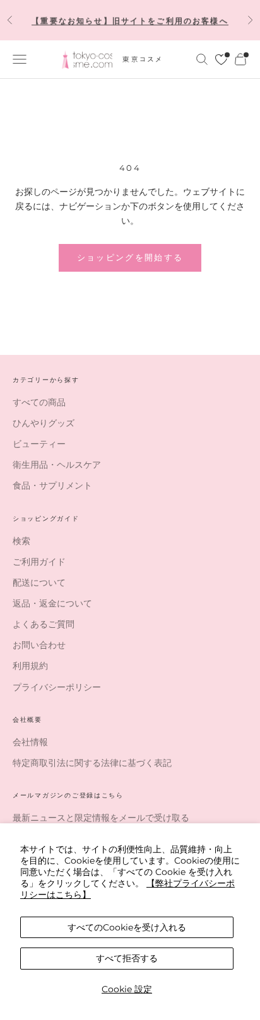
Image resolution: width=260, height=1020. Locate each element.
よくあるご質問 (43, 624)
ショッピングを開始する (130, 257)
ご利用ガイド (39, 561)
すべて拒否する (127, 958)
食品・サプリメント (52, 485)
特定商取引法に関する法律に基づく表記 (92, 762)
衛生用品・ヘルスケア (57, 464)
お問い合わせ (39, 645)
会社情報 (30, 742)
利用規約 (30, 665)
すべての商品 (39, 402)
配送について (39, 582)
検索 (21, 541)
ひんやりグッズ (43, 423)
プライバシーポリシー (57, 687)
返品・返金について (52, 603)
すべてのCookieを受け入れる (127, 927)
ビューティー (39, 443)
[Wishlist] (221, 59)
